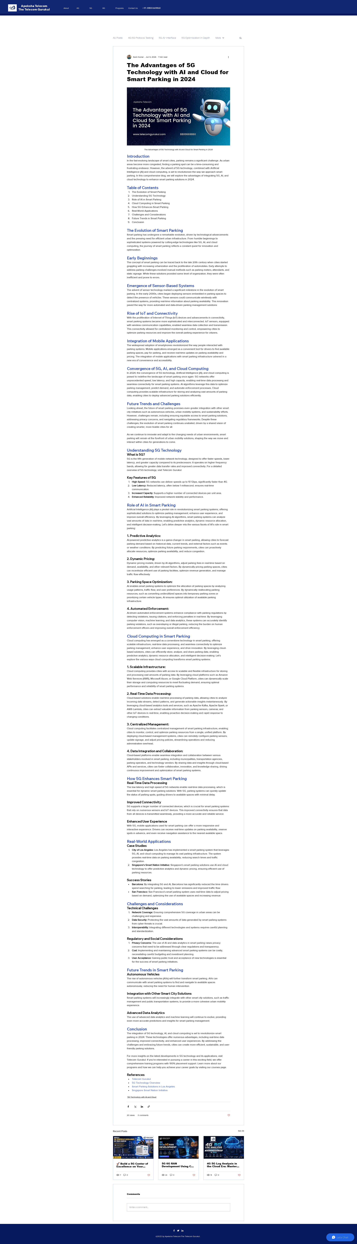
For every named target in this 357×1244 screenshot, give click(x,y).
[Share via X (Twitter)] (135, 1106)
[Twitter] (178, 1230)
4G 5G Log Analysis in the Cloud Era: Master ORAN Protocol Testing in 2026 (222, 1165)
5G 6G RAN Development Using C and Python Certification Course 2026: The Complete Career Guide (178, 1165)
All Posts (118, 37)
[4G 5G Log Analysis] (224, 1147)
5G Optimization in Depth (196, 37)
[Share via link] (148, 1106)
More (218, 37)
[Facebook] (174, 1230)
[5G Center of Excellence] (133, 1147)
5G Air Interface (167, 37)
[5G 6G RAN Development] (178, 1147)
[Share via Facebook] (128, 1106)
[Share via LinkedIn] (142, 1106)
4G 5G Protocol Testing (140, 37)
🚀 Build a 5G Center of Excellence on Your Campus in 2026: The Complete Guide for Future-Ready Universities (132, 1165)
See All (241, 1131)
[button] (240, 38)
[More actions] (228, 57)
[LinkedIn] (182, 1230)
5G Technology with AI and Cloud (141, 1097)
